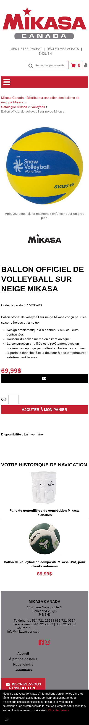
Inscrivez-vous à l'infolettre (24, 686)
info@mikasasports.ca (23, 631)
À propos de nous (23, 659)
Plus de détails (58, 710)
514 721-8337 (43, 624)
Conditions (23, 670)
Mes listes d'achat (26, 49)
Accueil (23, 653)
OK (7, 720)
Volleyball (38, 107)
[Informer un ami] (44, 378)
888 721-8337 (66, 624)
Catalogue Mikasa (14, 107)
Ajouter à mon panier (44, 410)
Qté (3, 399)
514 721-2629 (42, 620)
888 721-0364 (65, 620)
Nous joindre (23, 664)
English (45, 53)
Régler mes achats (63, 49)
